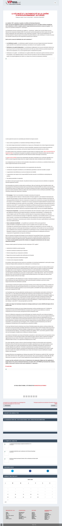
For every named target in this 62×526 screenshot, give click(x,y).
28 (37, 497)
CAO (19, 517)
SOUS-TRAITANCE (21, 518)
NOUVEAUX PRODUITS (48, 514)
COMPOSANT (46, 515)
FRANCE (7, 512)
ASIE (6, 514)
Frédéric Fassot (23, 17)
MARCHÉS (12, 515)
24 (7, 497)
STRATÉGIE (7, 517)
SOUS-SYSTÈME (21, 516)
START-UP (33, 512)
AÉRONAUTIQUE (34, 516)
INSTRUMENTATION (23, 517)
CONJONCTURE (8, 515)
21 (37, 494)
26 (23, 497)
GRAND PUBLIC (34, 518)
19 (23, 494)
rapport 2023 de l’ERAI (11, 157)
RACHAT (7, 516)
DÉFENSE (33, 517)
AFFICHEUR (20, 514)
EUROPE (7, 513)
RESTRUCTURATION (8, 518)
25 (15, 497)
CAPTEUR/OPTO (21, 513)
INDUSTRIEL (33, 513)
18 (15, 494)
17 (7, 494)
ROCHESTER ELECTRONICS (40, 385)
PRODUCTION (46, 519)
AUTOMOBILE (34, 514)
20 (30, 494)
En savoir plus (9, 366)
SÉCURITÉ (33, 515)
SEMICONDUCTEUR (21, 512)
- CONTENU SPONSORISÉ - (39, 17)
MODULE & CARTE (47, 516)
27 (30, 497)
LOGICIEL (20, 515)
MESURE (46, 518)
